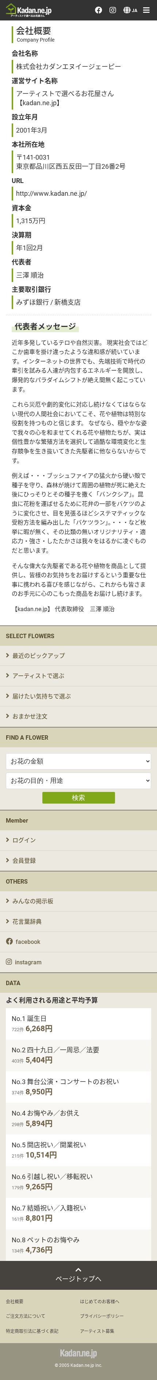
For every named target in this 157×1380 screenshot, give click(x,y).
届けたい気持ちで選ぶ (41, 696)
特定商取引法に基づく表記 (32, 1331)
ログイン (24, 840)
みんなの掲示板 (32, 901)
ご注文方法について (25, 1316)
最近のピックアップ (38, 655)
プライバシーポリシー (102, 1316)
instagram (28, 962)
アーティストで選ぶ (38, 675)
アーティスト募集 (97, 1331)
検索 (78, 797)
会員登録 (24, 860)
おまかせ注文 (29, 716)
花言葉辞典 (27, 921)
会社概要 (14, 1301)
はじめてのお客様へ (99, 1301)
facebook (28, 941)
